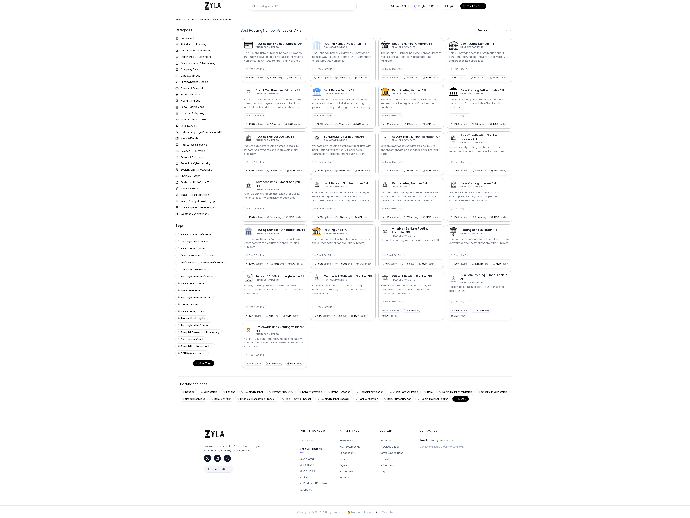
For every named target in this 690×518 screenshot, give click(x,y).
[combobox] (303, 6)
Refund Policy (388, 465)
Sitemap (345, 477)
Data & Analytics (190, 75)
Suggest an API (349, 453)
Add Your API (307, 440)
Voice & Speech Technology (197, 207)
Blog (382, 471)
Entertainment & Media (194, 82)
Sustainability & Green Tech (197, 182)
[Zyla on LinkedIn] (217, 458)
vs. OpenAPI (307, 489)
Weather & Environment (195, 213)
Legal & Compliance (192, 107)
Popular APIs (188, 38)
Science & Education (193, 151)
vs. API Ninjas (307, 471)
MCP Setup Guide (350, 446)
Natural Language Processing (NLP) (202, 132)
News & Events (190, 138)
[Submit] (253, 6)
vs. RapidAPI (307, 464)
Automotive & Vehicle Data (196, 50)
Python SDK (346, 471)
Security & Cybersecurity (195, 163)
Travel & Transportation (195, 194)
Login (343, 459)
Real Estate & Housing (194, 144)
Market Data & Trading (194, 119)
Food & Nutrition (190, 94)
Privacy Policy (387, 459)
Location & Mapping (192, 113)
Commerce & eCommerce (196, 56)
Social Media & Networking (196, 169)
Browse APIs (347, 440)
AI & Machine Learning (193, 44)
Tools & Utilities (190, 188)
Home (178, 19)
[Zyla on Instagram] (227, 458)
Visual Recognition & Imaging (198, 201)
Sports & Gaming (191, 176)
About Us (385, 440)
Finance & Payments (192, 88)
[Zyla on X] (207, 458)
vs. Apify (304, 477)
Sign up (344, 465)
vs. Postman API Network (314, 483)
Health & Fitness (190, 100)
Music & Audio (189, 125)
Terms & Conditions (391, 453)
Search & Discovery (192, 157)
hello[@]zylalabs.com (442, 440)
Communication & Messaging (198, 63)
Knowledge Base (390, 446)
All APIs (191, 19)
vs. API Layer (307, 458)
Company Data (189, 69)
